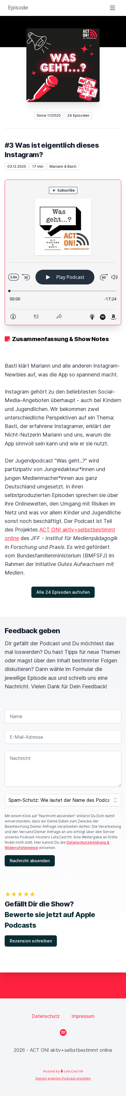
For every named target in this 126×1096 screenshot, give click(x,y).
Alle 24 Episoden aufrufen (63, 592)
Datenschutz (46, 1016)
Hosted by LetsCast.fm (63, 1071)
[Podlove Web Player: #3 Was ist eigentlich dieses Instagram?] (63, 252)
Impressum (82, 1016)
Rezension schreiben (31, 940)
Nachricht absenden (30, 860)
